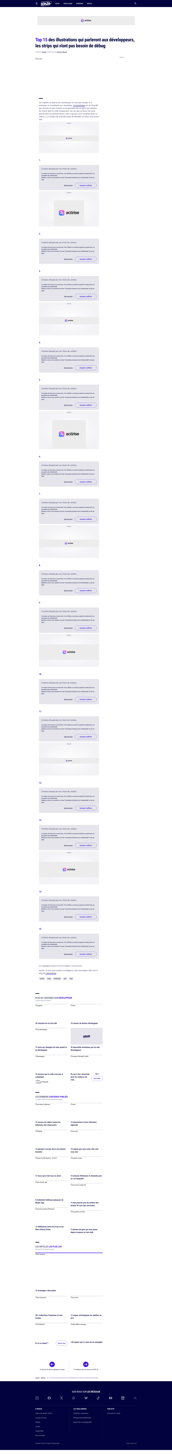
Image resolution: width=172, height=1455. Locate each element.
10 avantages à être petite (45, 1290)
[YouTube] (110, 1398)
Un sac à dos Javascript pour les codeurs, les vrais (80, 1077)
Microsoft (45, 1082)
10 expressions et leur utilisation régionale (84, 1123)
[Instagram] (37, 1398)
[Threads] (73, 1398)
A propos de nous (40, 1418)
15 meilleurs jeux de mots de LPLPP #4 (85, 1369)
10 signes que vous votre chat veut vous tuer (84, 1150)
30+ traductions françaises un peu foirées (48, 1316)
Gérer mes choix (68, 185)
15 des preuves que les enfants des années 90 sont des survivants (85, 1204)
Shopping (79, 3)
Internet (44, 52)
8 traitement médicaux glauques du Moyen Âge (49, 1201)
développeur (57, 978)
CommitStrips (79, 105)
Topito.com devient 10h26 (43, 1413)
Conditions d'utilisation (80, 1413)
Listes (57, 3)
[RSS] (135, 1398)
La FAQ (37, 1426)
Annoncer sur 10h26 (113, 1413)
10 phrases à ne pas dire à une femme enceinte (50, 1150)
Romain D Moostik (62, 52)
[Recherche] (135, 3)
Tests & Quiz (67, 3)
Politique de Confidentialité (82, 1418)
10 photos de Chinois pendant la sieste (52, 1369)
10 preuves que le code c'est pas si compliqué (49, 1075)
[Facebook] (49, 1398)
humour (42, 978)
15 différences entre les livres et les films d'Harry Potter (49, 1228)
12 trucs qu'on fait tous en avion (48, 1175)
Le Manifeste (39, 1431)
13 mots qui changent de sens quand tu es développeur (51, 1048)
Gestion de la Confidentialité (82, 1422)
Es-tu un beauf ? (41, 1343)
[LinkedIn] (122, 1398)
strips (71, 978)
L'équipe (37, 1422)
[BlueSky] (86, 1398)
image (49, 978)
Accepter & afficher (86, 185)
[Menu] (36, 3)
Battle (89, 3)
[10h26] (46, 3)
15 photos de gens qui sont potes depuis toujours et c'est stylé (84, 1231)
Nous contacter (40, 1435)
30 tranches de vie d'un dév (46, 1023)
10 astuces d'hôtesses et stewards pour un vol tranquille (86, 1177)
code (65, 978)
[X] (61, 1398)
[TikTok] (98, 1398)
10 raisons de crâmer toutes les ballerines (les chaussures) (47, 1123)
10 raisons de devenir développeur (84, 1023)
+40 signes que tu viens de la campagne (87, 1342)
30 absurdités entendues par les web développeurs (85, 1048)
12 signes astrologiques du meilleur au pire (86, 1316)
